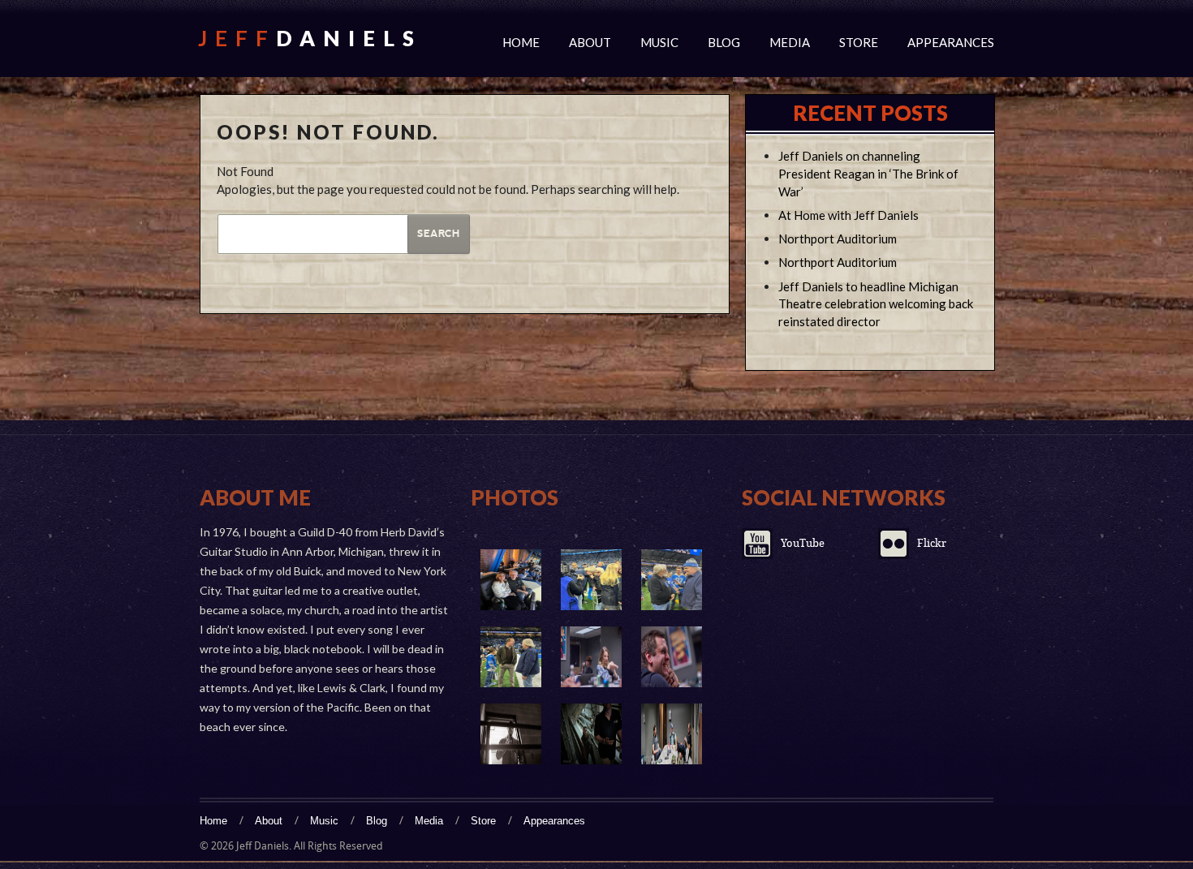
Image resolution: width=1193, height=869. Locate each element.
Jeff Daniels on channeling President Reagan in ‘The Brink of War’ (868, 173)
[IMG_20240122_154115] (591, 579)
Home (521, 42)
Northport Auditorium (837, 238)
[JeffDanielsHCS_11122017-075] (591, 656)
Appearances (950, 42)
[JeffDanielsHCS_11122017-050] (511, 733)
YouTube (803, 543)
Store (858, 42)
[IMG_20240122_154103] (511, 656)
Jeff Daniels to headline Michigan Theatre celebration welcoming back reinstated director (875, 304)
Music (659, 42)
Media (789, 42)
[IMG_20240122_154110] (671, 579)
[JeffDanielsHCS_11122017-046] (591, 733)
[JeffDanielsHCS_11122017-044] (671, 733)
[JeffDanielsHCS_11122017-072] (671, 656)
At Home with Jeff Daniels (848, 215)
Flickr (931, 543)
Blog (724, 42)
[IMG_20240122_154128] (511, 579)
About (590, 42)
